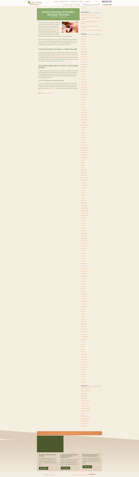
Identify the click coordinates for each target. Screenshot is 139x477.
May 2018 (83, 286)
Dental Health (84, 393)
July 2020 (83, 220)
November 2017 (84, 301)
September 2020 (84, 215)
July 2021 (83, 190)
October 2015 (84, 364)
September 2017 (84, 306)
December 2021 (84, 177)
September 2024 (84, 94)
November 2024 (84, 89)
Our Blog (80, 1)
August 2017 (83, 308)
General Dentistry (84, 403)
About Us (56, 1)
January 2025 (84, 84)
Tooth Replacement (85, 421)
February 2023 (84, 142)
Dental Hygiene (84, 395)
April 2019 (83, 258)
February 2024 (84, 112)
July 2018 (83, 281)
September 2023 (84, 124)
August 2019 (83, 248)
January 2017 (84, 326)
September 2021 (84, 185)
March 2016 (83, 351)
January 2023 (84, 144)
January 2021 (84, 205)
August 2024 (83, 97)
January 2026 (84, 54)
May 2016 (83, 346)
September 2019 (84, 245)
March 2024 (83, 109)
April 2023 (83, 137)
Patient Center (64, 1)
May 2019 (83, 255)
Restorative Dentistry (85, 411)
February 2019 (84, 263)
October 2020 (84, 213)
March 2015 (83, 382)
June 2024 (83, 102)
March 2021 (83, 200)
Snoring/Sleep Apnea (85, 418)
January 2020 (84, 235)
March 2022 (83, 170)
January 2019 (84, 266)
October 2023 (84, 122)
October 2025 (84, 61)
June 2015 (83, 374)
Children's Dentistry (85, 388)
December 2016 (84, 329)
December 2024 (84, 86)
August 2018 (83, 278)
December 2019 (84, 238)
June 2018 (83, 283)
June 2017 (83, 313)
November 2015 (84, 361)
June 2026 (83, 41)
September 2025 (84, 64)
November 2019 (84, 240)
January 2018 (84, 296)
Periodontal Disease (85, 405)
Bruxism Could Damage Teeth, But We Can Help (91, 30)
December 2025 (84, 56)
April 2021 (83, 197)
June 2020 (83, 223)
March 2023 (83, 139)
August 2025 (83, 66)
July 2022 (83, 160)
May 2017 (83, 316)
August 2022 (83, 157)
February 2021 (84, 202)
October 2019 (84, 243)
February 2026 (84, 51)
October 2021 (84, 182)
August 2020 (83, 218)
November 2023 (84, 119)
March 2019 (83, 261)
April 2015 (83, 379)
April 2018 (83, 288)
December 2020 (84, 208)
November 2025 (84, 59)
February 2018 (84, 293)
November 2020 (84, 210)
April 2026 (83, 46)
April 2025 (83, 76)
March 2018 (83, 291)
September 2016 (84, 336)
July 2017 (83, 311)
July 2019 (83, 250)
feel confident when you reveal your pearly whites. (66, 55)
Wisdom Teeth (84, 426)
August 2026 (83, 36)
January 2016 (84, 356)
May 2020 (83, 225)
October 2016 (84, 334)
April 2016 (83, 349)
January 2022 (84, 175)
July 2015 (83, 372)
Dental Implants (84, 398)
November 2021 (84, 180)
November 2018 (84, 271)
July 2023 (83, 129)
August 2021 (83, 187)
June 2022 (83, 162)
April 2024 (83, 107)
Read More (43, 468)
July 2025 (83, 69)
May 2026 (83, 44)
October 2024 (84, 91)
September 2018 (84, 276)
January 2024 (84, 114)
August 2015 (83, 369)
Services (83, 413)
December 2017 (84, 298)
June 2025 (83, 71)
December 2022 (84, 147)
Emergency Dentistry (85, 400)
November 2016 (84, 331)
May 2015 (83, 377)
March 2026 (83, 49)
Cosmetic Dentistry (85, 390)
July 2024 (83, 99)
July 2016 (83, 341)
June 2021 (83, 192)
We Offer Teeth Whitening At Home (88, 14)
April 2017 (83, 319)
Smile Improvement (47, 93)
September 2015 (84, 366)
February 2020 (84, 233)
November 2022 (84, 150)
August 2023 (83, 127)
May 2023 (83, 134)
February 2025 (84, 81)
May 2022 (83, 165)
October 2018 (84, 273)
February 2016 (84, 354)
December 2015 (84, 359)
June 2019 (83, 253)
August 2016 (83, 339)
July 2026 (83, 39)
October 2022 (84, 152)
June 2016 (83, 344)
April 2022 (83, 167)
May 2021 (83, 195)
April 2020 (83, 228)
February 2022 (84, 172)
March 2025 (83, 79)
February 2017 (84, 324)
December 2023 (84, 117)
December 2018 (84, 268)
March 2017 (83, 321)
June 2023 (83, 132)
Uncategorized (84, 423)
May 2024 (83, 104)
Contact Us (87, 1)
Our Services (73, 1)
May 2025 (83, 74)
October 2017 (84, 303)
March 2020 (83, 230)
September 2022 (84, 155)
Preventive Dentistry (85, 408)
